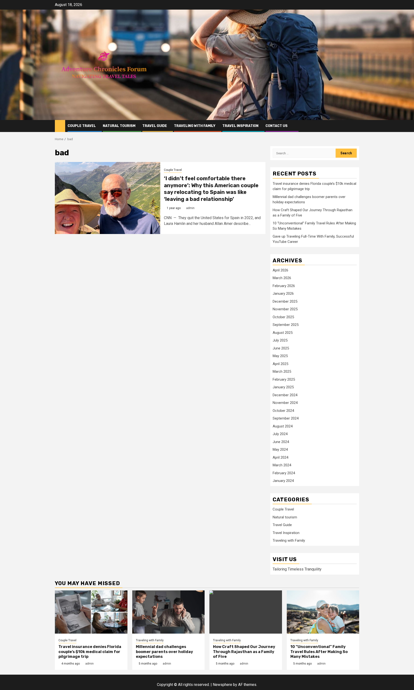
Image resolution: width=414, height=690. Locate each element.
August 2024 (283, 426)
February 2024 (284, 473)
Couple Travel (82, 126)
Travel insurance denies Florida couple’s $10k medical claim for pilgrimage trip (89, 651)
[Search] (356, 126)
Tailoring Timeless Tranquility (297, 569)
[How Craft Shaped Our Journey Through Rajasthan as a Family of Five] (245, 612)
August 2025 (283, 332)
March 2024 (282, 465)
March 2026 (282, 278)
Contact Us (276, 126)
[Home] (60, 125)
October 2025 (283, 317)
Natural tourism (119, 126)
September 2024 (286, 418)
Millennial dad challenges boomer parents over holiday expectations (164, 651)
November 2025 (285, 309)
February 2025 (284, 379)
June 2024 (281, 442)
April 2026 (280, 270)
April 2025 (280, 364)
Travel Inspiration (240, 126)
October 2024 (283, 410)
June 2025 (281, 348)
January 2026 (283, 293)
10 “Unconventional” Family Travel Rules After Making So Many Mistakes (319, 651)
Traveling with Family (194, 126)
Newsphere (222, 684)
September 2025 (286, 325)
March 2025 (282, 371)
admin (190, 208)
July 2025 (280, 340)
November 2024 (285, 403)
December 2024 (285, 395)
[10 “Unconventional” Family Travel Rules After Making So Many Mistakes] (323, 612)
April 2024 (280, 457)
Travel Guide (154, 126)
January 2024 (283, 481)
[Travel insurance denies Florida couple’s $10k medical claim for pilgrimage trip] (91, 612)
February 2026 (284, 286)
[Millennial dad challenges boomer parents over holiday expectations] (168, 612)
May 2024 (280, 449)
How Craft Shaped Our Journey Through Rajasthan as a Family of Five (244, 651)
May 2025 (280, 356)
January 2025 (283, 387)
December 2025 (285, 301)
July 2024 (280, 434)
